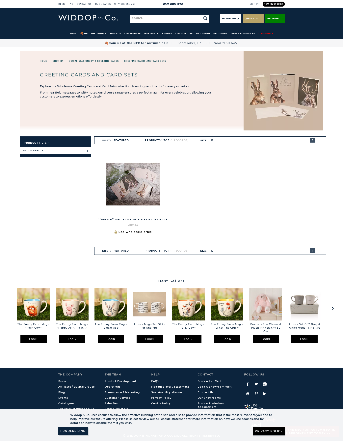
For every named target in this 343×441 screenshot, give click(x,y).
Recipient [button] (220, 33)
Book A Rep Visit (210, 381)
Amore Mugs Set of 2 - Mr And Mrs (150, 326)
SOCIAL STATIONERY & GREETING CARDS (94, 61)
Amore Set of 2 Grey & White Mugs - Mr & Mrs (304, 326)
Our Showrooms (209, 397)
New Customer (273, 4)
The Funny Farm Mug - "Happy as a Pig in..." (72, 326)
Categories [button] (132, 33)
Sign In (254, 4)
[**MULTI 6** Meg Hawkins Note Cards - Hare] (133, 184)
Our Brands (103, 4)
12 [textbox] (212, 140)
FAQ (70, 4)
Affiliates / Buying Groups (76, 386)
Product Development (120, 381)
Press (62, 381)
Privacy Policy (161, 397)
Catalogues (184, 33)
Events (167, 33)
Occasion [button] (203, 33)
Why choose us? (124, 4)
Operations (112, 386)
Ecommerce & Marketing (122, 392)
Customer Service (117, 397)
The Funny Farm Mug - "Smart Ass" (111, 326)
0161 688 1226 (173, 4)
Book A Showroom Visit (215, 386)
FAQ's (155, 381)
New (73, 33)
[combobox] (123, 140)
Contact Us (84, 4)
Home (43, 61)
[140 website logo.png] (88, 18)
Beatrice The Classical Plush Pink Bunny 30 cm (265, 328)
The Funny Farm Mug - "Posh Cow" (33, 326)
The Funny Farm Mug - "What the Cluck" (227, 326)
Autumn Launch (95, 33)
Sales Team (112, 403)
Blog (61, 4)
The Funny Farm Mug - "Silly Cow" (188, 326)
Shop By (58, 61)
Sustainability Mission (166, 392)
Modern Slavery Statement (170, 386)
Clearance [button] (265, 33)
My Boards (229, 18)
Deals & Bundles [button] (243, 33)
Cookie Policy (161, 403)
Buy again (151, 33)
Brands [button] (115, 33)
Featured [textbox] (121, 140)
